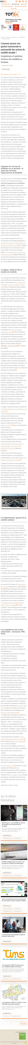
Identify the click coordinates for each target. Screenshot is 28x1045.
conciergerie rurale (16, 775)
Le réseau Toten (6, 4)
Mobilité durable (6, 38)
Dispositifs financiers (21, 6)
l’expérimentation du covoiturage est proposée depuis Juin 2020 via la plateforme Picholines (12, 446)
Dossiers (24, 4)
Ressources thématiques (11, 37)
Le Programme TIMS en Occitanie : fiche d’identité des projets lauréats (14, 1003)
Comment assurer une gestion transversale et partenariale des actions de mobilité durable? (13, 48)
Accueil (2, 37)
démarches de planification (9, 712)
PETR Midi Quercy (8, 765)
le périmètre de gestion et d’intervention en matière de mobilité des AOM (13, 243)
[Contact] (16, 1)
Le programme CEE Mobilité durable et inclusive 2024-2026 (13, 935)
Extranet (14, 8)
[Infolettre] (20, 1)
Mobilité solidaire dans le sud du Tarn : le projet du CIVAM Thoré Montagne (13, 862)
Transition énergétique (7, 908)
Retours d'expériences (7, 6)
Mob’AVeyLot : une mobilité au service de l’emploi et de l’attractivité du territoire (13, 824)
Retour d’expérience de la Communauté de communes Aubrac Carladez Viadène (14, 900)
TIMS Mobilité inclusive (7, 838)
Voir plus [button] (23, 1023)
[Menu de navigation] (26, 1)
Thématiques (16, 4)
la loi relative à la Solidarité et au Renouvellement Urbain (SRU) (13, 284)
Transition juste (17, 908)
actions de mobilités (17, 741)
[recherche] (23, 1)
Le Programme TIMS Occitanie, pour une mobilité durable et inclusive (13, 966)
